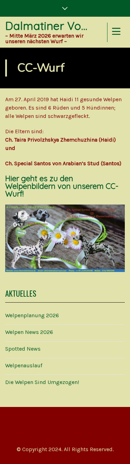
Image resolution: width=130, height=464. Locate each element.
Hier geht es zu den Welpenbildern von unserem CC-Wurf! (62, 186)
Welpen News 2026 (29, 332)
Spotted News (23, 348)
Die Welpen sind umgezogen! (42, 382)
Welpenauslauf (23, 365)
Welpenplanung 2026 (32, 315)
